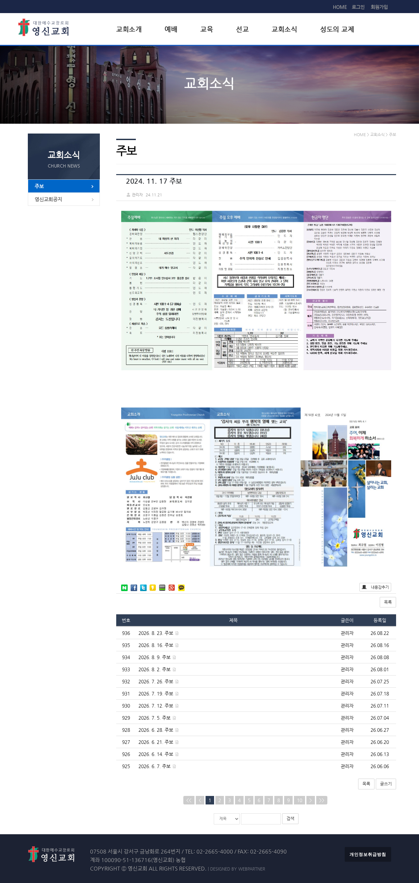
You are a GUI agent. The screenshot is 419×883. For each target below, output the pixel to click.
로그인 (358, 6)
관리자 (347, 633)
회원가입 (379, 6)
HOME (340, 6)
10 (299, 800)
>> (321, 800)
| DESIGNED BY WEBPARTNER (236, 868)
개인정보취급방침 (368, 854)
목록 (388, 602)
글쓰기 (386, 783)
